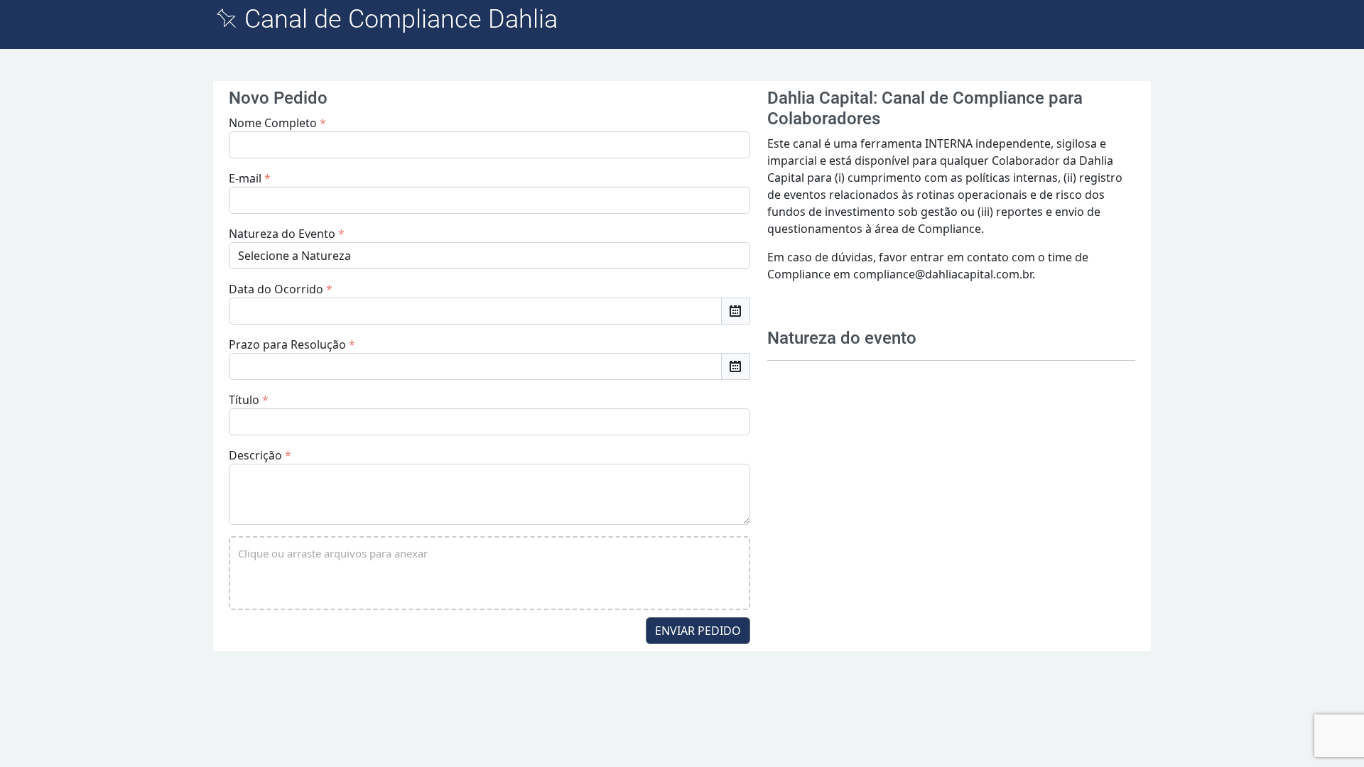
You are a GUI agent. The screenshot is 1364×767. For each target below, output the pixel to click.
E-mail (250, 178)
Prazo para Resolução (292, 344)
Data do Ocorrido (280, 289)
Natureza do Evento (287, 233)
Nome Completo (277, 123)
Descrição (260, 455)
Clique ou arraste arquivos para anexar (333, 553)
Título (249, 400)
